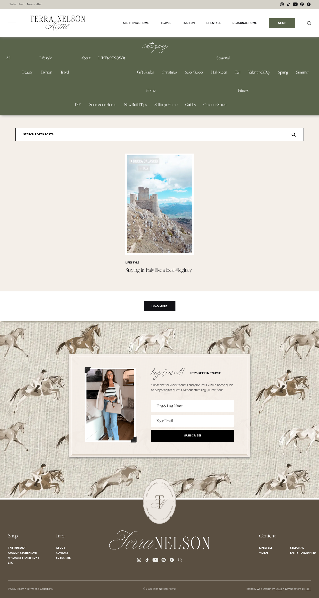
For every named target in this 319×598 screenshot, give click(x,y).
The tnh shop (17, 547)
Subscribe (63, 557)
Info (60, 535)
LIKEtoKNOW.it (111, 58)
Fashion (46, 72)
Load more (159, 306)
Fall (237, 72)
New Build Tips (135, 104)
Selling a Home (166, 104)
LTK (10, 562)
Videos (264, 552)
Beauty (27, 72)
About (85, 58)
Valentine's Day (259, 72)
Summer (302, 72)
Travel (64, 72)
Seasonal (223, 58)
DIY (78, 104)
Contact (62, 552)
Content (267, 535)
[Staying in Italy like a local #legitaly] (159, 254)
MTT (308, 589)
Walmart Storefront (23, 557)
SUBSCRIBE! (192, 435)
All (8, 58)
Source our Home (102, 104)
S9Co (279, 589)
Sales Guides (194, 72)
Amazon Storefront (22, 552)
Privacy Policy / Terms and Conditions (30, 589)
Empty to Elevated (303, 552)
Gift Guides (145, 72)
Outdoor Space (214, 104)
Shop (13, 535)
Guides (190, 104)
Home (150, 90)
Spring (283, 72)
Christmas (169, 72)
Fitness (243, 90)
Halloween (219, 72)
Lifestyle (45, 58)
